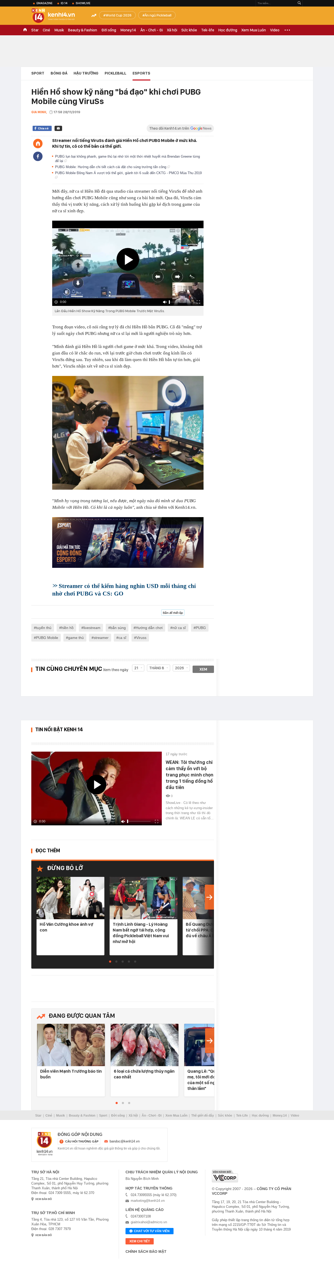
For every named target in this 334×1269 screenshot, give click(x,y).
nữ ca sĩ (179, 628)
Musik (59, 30)
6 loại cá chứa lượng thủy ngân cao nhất (144, 1073)
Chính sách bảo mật (146, 1251)
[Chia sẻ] (38, 156)
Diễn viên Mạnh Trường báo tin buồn (71, 1073)
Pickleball (115, 73)
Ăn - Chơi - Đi (151, 30)
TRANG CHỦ (25, 30)
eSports (141, 73)
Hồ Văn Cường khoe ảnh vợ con (66, 927)
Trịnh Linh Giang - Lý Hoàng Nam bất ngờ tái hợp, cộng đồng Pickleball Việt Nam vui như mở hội (141, 933)
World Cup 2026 (119, 15)
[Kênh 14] (44, 1144)
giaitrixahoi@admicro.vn (149, 1222)
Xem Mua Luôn (253, 30)
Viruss (141, 638)
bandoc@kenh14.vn (125, 1141)
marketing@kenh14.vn (148, 1201)
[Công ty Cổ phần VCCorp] (225, 1176)
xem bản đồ (43, 1199)
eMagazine (44, 3)
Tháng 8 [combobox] (156, 668)
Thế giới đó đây (202, 1115)
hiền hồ (67, 628)
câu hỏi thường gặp (81, 1141)
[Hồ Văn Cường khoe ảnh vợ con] (70, 898)
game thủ (76, 638)
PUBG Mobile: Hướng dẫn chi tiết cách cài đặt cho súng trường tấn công (111, 167)
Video (274, 30)
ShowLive (83, 3)
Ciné (46, 30)
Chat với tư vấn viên (152, 1231)
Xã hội (172, 30)
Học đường (227, 30)
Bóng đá (59, 73)
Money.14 (128, 30)
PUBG (201, 628)
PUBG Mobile (47, 638)
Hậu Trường (86, 73)
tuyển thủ (43, 628)
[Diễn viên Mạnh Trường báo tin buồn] (71, 1045)
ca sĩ (122, 638)
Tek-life (207, 30)
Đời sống (108, 30)
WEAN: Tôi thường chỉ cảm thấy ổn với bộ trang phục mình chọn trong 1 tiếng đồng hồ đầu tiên (189, 774)
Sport (37, 73)
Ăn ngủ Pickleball (158, 15)
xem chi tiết (139, 1241)
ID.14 (64, 3)
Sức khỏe (189, 30)
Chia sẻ (43, 128)
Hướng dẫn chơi (149, 628)
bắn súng (118, 628)
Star (35, 30)
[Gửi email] (58, 128)
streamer (101, 638)
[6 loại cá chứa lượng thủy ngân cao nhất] (144, 1045)
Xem (203, 669)
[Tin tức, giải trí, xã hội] (57, 16)
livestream (92, 628)
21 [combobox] (136, 668)
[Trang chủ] (38, 143)
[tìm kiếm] (299, 3)
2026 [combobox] (179, 668)
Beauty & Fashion (82, 30)
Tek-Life (242, 1115)
